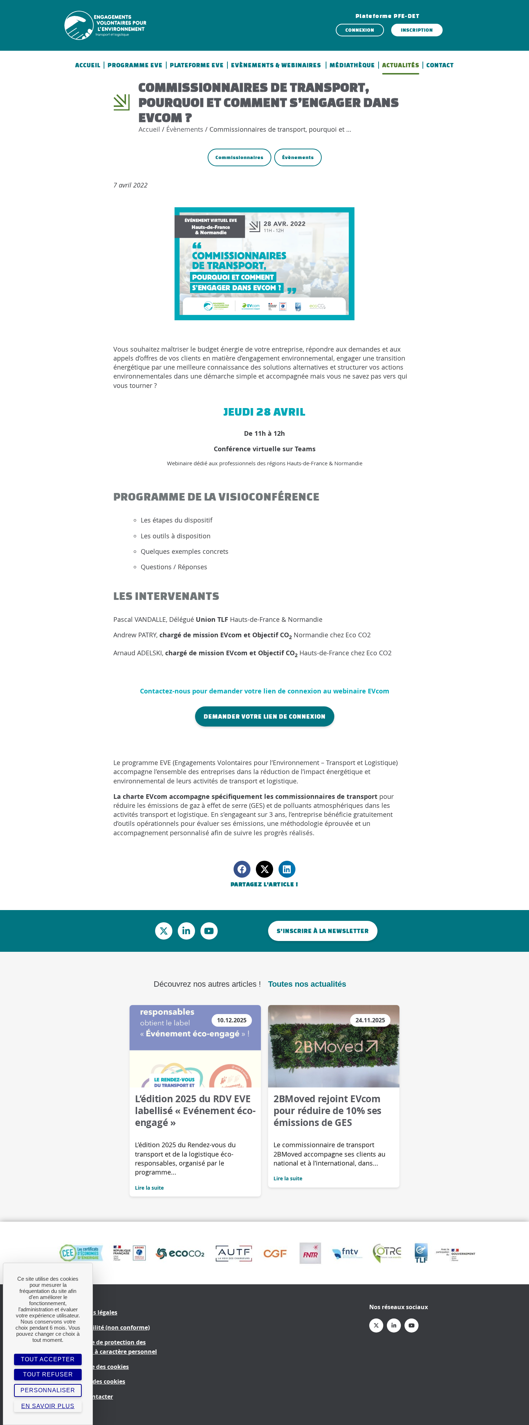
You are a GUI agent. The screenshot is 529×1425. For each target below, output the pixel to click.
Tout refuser (48, 1374)
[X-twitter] (163, 931)
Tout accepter (48, 1359)
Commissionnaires (239, 157)
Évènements (184, 129)
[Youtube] (209, 931)
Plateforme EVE (197, 65)
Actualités (400, 65)
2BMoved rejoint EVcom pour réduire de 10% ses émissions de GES (327, 1110)
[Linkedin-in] (186, 931)
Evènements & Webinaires (276, 65)
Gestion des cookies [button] (97, 1381)
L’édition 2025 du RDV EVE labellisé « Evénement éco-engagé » (195, 1110)
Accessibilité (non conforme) (109, 1327)
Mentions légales (93, 1312)
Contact (440, 65)
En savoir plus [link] (47, 1406)
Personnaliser (48, 1390)
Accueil (87, 65)
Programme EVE (135, 65)
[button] (242, 869)
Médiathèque (352, 65)
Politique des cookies (99, 1367)
